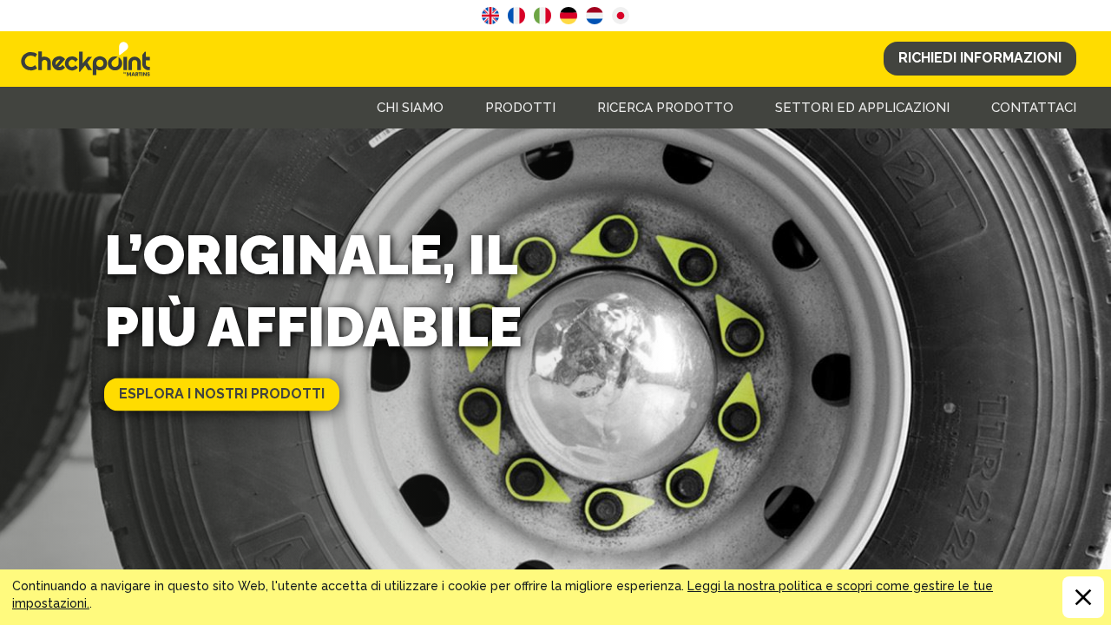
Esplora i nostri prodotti (222, 393)
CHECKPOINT (90, 59)
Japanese (620, 15)
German (568, 15)
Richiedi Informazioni (980, 57)
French (516, 15)
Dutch (594, 15)
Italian (542, 15)
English (490, 15)
